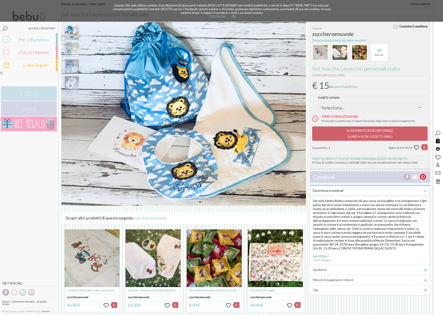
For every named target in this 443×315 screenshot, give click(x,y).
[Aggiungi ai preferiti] (416, 147)
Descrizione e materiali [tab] (328, 190)
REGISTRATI (48, 28)
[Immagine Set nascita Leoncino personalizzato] (72, 32)
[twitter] (14, 295)
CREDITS (46, 311)
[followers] (438, 165)
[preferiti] (438, 157)
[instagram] (22, 295)
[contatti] (438, 172)
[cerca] (438, 132)
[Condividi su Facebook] (407, 177)
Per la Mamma (34, 52)
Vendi (5, 304)
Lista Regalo (36, 65)
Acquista (42, 301)
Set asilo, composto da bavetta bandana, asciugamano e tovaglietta (168, 290)
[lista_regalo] (438, 181)
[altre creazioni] (320, 52)
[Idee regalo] (29, 130)
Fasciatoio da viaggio (262, 290)
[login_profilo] (438, 148)
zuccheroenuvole (150, 217)
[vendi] (29, 115)
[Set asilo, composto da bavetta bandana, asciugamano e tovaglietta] (153, 258)
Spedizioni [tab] (320, 270)
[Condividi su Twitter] (414, 177)
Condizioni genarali (23, 301)
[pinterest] (31, 295)
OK (233, 16)
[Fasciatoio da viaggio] (275, 258)
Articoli (379, 52)
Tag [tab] (315, 290)
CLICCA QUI (217, 16)
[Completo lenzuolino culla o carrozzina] (92, 258)
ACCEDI (33, 28)
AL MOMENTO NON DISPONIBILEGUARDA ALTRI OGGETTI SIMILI (370, 133)
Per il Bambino (33, 39)
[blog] (29, 99)
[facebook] (5, 295)
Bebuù (6, 301)
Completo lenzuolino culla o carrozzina (91, 290)
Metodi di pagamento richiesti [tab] (333, 280)
